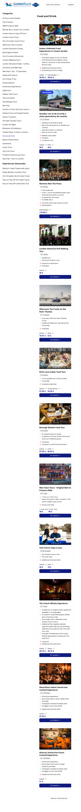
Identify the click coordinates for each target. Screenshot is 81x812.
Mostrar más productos (59, 798)
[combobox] (72, 4)
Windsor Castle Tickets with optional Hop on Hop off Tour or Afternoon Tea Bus (17, 168)
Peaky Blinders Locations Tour (14, 172)
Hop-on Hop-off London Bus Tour (16, 183)
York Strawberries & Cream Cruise (16, 176)
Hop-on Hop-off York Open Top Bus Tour (17, 180)
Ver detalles (54, 81)
